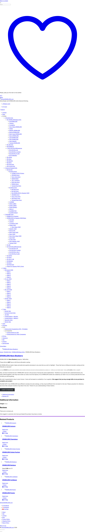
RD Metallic (10, 161)
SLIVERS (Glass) (13, 212)
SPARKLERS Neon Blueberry (11, 356)
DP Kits (4, 336)
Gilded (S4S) (12, 225)
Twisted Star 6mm (16, 186)
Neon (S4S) (12, 234)
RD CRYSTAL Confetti (15, 152)
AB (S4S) (11, 220)
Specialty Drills (8, 320)
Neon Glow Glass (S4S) (15, 236)
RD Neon (9, 162)
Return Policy (5, 523)
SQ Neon (9, 263)
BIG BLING (9, 170)
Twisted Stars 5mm (17, 200)
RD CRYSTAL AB (13, 150)
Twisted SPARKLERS (14, 143)
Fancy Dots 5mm (16, 196)
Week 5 (9, 288)
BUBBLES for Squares (12, 216)
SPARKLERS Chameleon (10, 439)
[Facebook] (4, 433)
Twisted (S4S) (13, 243)
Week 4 (9, 277)
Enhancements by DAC (13, 332)
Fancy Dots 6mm (16, 177)
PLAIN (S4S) (12, 239)
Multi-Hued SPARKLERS (15, 134)
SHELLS (11, 209)
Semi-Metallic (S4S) (14, 241)
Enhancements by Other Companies (16, 334)
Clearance (5, 338)
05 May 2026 (8, 298)
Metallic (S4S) (13, 229)
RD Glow (9, 159)
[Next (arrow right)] (1, 531)
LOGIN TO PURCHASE (7, 389)
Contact (4, 112)
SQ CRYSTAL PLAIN (14, 254)
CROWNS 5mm (15, 195)
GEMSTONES (15, 178)
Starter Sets (8, 322)
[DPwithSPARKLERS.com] (7, 99)
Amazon (4, 341)
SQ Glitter (9, 255)
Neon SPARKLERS (14, 136)
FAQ (3, 339)
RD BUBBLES (10, 146)
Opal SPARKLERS (13, 137)
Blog (3, 517)
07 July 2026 (8, 279)
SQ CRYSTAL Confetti (15, 250)
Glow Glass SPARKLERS (15, 127)
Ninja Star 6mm (16, 182)
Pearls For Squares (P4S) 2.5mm (15, 266)
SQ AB (8, 245)
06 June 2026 (8, 289)
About (3, 512)
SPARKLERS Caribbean (9, 480)
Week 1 (9, 271)
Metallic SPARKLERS (14, 130)
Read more (5, 429)
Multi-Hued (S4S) (13, 232)
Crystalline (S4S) (13, 223)
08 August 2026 (9, 270)
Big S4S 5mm (15, 191)
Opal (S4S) (12, 238)
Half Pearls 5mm (16, 198)
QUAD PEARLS (13, 207)
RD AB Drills (10, 144)
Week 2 (9, 273)
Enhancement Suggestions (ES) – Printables (16, 329)
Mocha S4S (12, 230)
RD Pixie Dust (10, 164)
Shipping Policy (6, 521)
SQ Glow (9, 257)
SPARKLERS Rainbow (9, 465)
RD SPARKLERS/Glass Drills (14, 119)
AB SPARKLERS (13, 121)
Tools (3, 323)
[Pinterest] (6, 433)
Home (1, 352)
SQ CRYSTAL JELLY (14, 252)
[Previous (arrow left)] (0, 531)
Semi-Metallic (13, 141)
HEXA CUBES (12, 203)
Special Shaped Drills (11, 168)
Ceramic (11, 123)
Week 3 (9, 275)
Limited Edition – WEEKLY (11, 318)
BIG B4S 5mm (15, 189)
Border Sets (8, 311)
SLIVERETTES (12, 211)
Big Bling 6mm (13, 171)
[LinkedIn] (7, 433)
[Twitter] (3, 433)
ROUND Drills (9, 118)
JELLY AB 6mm (16, 180)
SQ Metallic (10, 261)
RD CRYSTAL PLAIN (14, 153)
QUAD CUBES (13, 205)
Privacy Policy (6, 519)
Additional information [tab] (8, 394)
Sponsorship (5, 343)
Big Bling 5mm (13, 187)
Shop (3, 114)
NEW (4, 268)
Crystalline (12, 125)
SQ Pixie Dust (10, 264)
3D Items (4, 325)
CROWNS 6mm (15, 175)
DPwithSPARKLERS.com (7, 527)
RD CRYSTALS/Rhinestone (15, 148)
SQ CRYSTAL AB (13, 248)
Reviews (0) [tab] (5, 396)
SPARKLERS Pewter (8, 493)
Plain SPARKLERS (13, 139)
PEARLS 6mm (15, 184)
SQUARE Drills (9, 214)
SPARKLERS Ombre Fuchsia (11, 452)
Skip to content (4, 1)
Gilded (11, 128)
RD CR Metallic (13, 155)
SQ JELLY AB (10, 259)
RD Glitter (9, 157)
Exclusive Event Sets (10, 313)
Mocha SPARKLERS (14, 132)
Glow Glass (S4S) (16, 227)
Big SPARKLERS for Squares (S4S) (20, 193)
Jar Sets (7, 314)
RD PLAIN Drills (11, 166)
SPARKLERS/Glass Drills (18, 352)
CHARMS (11, 202)
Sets (4, 309)
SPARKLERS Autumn (8, 426)
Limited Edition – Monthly (11, 316)
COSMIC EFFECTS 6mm (18, 173)
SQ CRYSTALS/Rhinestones (14, 246)
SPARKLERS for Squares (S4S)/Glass (16, 218)
